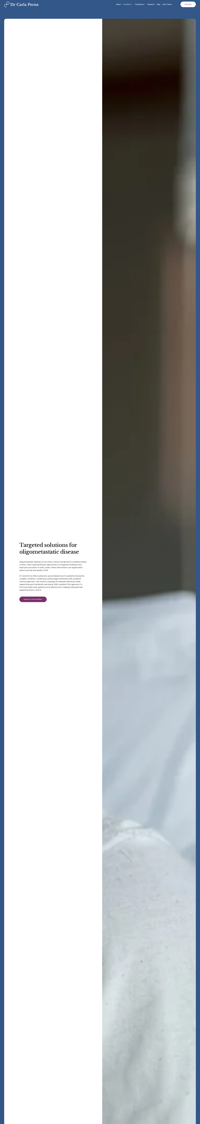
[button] (132, 4)
